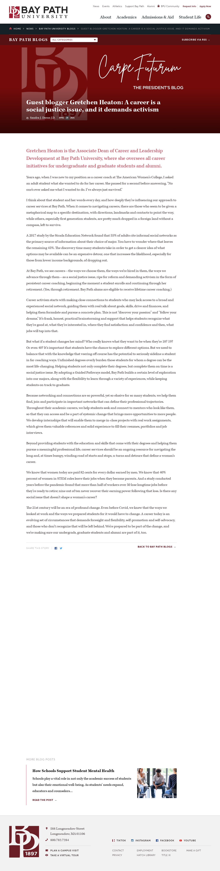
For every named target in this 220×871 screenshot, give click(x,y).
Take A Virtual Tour (64, 855)
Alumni (151, 6)
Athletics (117, 6)
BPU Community (170, 6)
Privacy (117, 855)
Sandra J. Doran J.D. (42, 118)
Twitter (61, 548)
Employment (145, 850)
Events (105, 6)
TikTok (121, 840)
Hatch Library (146, 855)
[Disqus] (101, 598)
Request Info (189, 6)
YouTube (190, 840)
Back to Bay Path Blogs (155, 546)
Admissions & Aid (158, 17)
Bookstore (169, 850)
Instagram (143, 840)
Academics (126, 17)
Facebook (56, 548)
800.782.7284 (59, 840)
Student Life (190, 17)
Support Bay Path (134, 6)
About (105, 17)
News (96, 6)
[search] (208, 16)
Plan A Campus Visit (64, 850)
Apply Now (205, 6)
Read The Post (42, 800)
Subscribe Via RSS (194, 39)
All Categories (62, 39)
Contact (118, 850)
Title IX (166, 855)
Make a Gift (193, 850)
